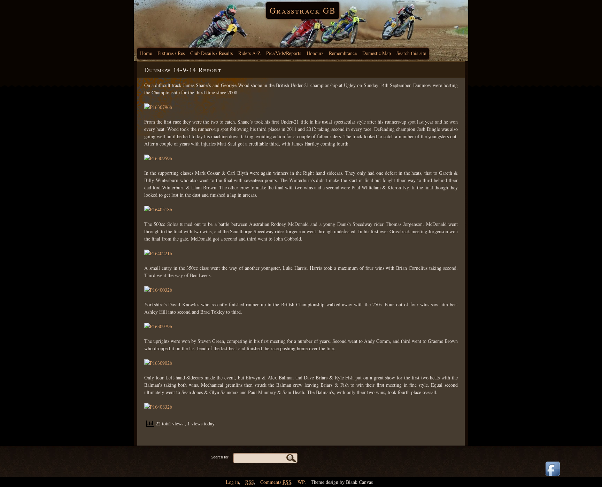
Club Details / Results (211, 53)
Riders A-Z (249, 53)
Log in (232, 482)
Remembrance (343, 53)
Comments (275, 482)
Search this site (411, 53)
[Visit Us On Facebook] (552, 476)
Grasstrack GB (303, 10)
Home (146, 53)
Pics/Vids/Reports (283, 53)
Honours (315, 53)
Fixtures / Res (171, 53)
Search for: (220, 457)
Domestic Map (376, 53)
